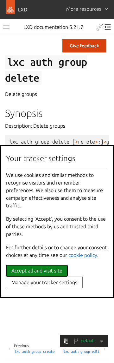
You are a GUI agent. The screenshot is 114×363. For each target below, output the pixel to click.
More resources (83, 9)
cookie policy (82, 255)
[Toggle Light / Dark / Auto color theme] (100, 27)
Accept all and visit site (36, 270)
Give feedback (84, 45)
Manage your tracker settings (44, 282)
